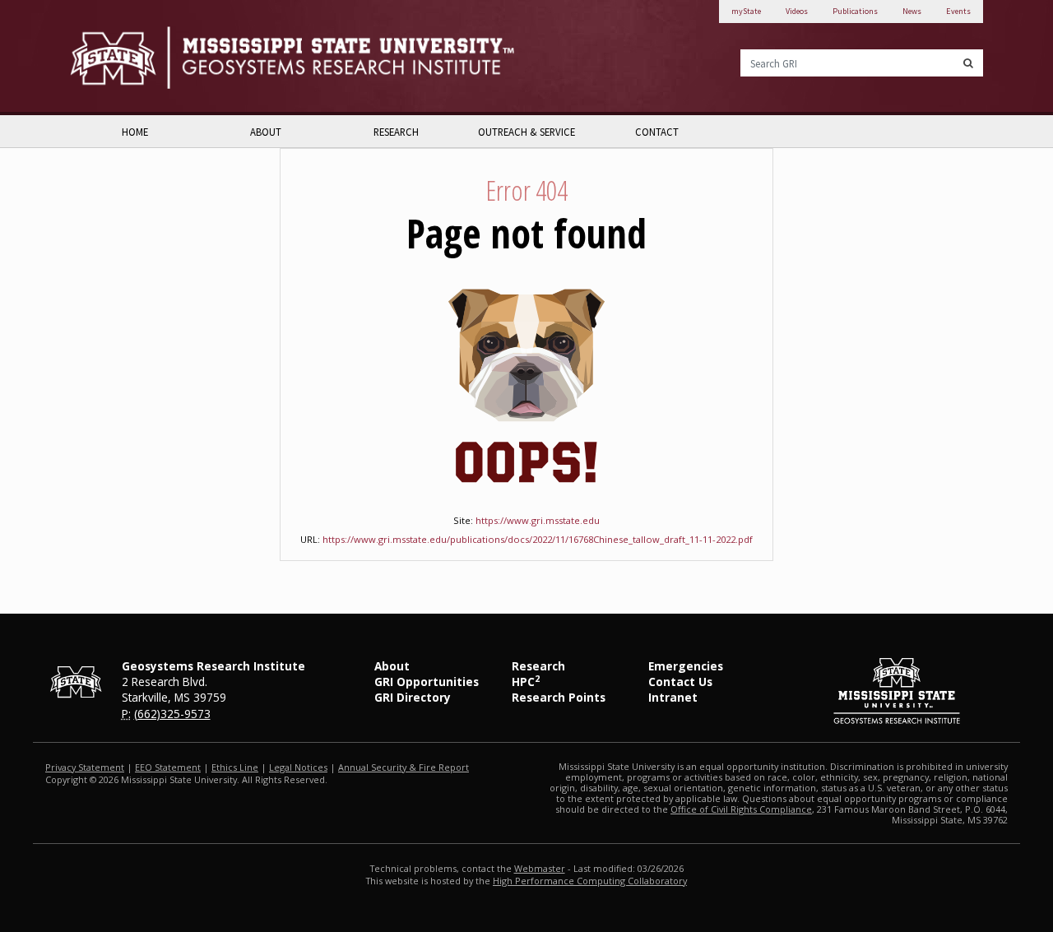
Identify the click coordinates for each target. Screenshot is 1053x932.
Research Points (558, 697)
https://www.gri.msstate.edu (537, 520)
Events (958, 11)
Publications (855, 11)
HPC (526, 681)
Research (396, 131)
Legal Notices (298, 767)
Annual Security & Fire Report (403, 767)
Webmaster (539, 868)
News (911, 11)
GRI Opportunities (426, 681)
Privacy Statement (84, 767)
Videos (797, 11)
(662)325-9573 (172, 713)
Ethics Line (234, 767)
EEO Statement (168, 767)
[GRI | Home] (292, 57)
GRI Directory (412, 697)
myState (746, 11)
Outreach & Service (526, 131)
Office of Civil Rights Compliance (741, 809)
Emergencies (685, 666)
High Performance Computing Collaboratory (590, 880)
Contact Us (680, 681)
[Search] (968, 63)
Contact (657, 131)
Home (135, 131)
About (265, 131)
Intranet (673, 697)
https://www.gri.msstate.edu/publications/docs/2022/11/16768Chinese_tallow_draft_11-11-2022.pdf (537, 539)
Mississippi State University (111, 57)
